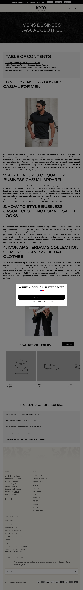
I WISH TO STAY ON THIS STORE (42, 302)
